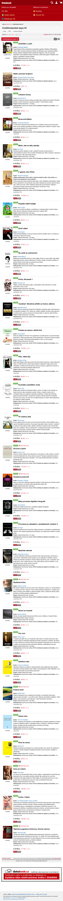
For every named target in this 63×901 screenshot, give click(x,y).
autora (10, 34)
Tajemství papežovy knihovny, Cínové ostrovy (31, 829)
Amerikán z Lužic (25, 43)
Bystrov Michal (22, 614)
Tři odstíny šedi (24, 416)
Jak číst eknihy (21, 899)
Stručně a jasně (19, 448)
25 (47, 858)
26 (48, 858)
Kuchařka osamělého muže (29, 385)
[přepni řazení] (58, 39)
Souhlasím (13, 897)
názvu (13, 34)
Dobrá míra (22, 716)
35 (10, 859)
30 (2, 859)
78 (32, 860)
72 (53, 34)
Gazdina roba (23, 661)
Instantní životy (24, 94)
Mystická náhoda (25, 550)
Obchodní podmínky (21, 897)
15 (31, 858)
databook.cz (9, 24)
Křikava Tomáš (22, 586)
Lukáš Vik (14, 894)
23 (44, 858)
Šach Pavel (21, 420)
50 (33, 859)
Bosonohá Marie (25, 119)
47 (29, 859)
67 (60, 859)
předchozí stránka (6, 858)
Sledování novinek (41, 894)
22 (42, 858)
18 (36, 858)
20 (39, 858)
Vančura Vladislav (23, 720)
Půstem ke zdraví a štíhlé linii (30, 330)
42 (21, 859)
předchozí (46, 34)
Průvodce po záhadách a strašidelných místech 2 (38, 524)
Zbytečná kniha (19, 582)
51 (35, 859)
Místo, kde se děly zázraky (28, 145)
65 (57, 859)
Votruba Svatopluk (23, 175)
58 (46, 859)
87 (46, 860)
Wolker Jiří (21, 746)
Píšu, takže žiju (24, 356)
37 (13, 859)
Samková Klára (22, 360)
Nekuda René (22, 98)
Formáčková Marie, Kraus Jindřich (27, 801)
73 (55, 34)
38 (15, 859)
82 (38, 860)
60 (49, 859)
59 (47, 859)
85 (43, 860)
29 (53, 858)
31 (4, 859)
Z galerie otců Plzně (26, 172)
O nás (8, 899)
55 (41, 859)
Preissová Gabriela (23, 665)
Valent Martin (21, 505)
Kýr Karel (20, 149)
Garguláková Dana (23, 554)
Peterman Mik (22, 833)
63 (54, 859)
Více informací (6, 897)
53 (38, 859)
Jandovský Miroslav (23, 123)
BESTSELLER (24, 445)
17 (34, 858)
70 (49, 34)
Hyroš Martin (21, 334)
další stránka (58, 858)
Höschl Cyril (21, 452)
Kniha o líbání (24, 797)
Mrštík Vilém (21, 693)
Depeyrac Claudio (23, 480)
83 (40, 860)
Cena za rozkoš (19, 769)
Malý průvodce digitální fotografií (31, 501)
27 (50, 858)
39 (16, 859)
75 (27, 860)
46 (27, 859)
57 (44, 859)
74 (57, 34)
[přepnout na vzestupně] (16, 35)
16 (33, 858)
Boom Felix (21, 388)
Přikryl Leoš (21, 637)
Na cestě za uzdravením (27, 253)
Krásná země (18, 689)
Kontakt (4, 899)
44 (24, 859)
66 (58, 859)
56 (43, 859)
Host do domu (24, 742)
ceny (7, 34)
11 (25, 858)
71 (51, 34)
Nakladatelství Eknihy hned (26, 894)
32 (5, 859)
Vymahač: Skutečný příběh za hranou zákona (36, 304)
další (60, 34)
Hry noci (21, 633)
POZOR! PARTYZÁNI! (27, 204)
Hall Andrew (21, 232)
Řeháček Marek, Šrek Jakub (26, 77)
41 (19, 859)
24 (45, 858)
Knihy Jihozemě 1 (25, 279)
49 (32, 859)
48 (30, 859)
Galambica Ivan (22, 307)
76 (29, 860)
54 (40, 859)
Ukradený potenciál (21, 477)
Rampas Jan (21, 283)
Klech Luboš (21, 207)
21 (41, 858)
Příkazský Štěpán (23, 47)
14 (30, 858)
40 (18, 859)
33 (7, 859)
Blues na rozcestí (25, 610)
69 (18, 860)
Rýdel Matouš (22, 256)
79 (34, 860)
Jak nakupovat (14, 899)
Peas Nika (21, 772)
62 (52, 859)
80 (35, 860)
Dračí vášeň (23, 228)
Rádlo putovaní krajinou (23, 73)
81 (37, 860)
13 (28, 858)
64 (55, 859)
